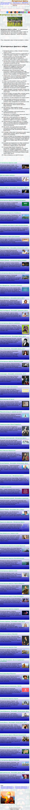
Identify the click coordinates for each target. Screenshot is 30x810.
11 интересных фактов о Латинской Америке (12, 273)
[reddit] (17, 12)
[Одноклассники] (9, 12)
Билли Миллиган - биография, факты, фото (12, 298)
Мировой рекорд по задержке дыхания (11, 411)
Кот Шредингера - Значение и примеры (11, 285)
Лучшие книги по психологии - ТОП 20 (10, 686)
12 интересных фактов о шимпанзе (10, 323)
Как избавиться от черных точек (9, 533)
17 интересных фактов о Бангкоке (9, 760)
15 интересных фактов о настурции (10, 747)
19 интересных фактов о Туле (8, 647)
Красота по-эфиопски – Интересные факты (12, 522)
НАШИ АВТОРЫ (4, 4)
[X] (11, 12)
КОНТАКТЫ (25, 2)
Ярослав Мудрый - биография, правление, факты (14, 310)
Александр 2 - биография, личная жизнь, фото (13, 373)
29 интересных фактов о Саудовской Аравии (13, 200)
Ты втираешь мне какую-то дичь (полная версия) (14, 225)
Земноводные (17, 2)
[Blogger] (13, 12)
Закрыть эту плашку (14, 809)
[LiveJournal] (19, 12)
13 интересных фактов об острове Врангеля (12, 545)
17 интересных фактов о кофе (8, 162)
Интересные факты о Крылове (9, 634)
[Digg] (15, 12)
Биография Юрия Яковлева (8, 673)
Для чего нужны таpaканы (7, 175)
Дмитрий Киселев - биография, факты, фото (12, 772)
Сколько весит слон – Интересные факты (12, 475)
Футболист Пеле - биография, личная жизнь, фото (14, 248)
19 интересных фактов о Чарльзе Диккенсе (12, 583)
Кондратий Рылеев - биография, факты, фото (13, 336)
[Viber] (23, 12)
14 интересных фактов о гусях (8, 570)
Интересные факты (21, 1)
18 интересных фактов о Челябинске (10, 212)
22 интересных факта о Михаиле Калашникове (13, 735)
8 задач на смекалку (5, 487)
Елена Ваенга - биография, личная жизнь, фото (13, 722)
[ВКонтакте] (7, 12)
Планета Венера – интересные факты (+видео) (13, 260)
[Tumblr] (21, 12)
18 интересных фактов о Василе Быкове (11, 361)
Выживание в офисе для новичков (10, 236)
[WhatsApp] (25, 12)
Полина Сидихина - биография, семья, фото (12, 621)
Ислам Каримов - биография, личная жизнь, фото (14, 463)
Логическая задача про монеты (9, 386)
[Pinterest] (29, 12)
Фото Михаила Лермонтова (7, 450)
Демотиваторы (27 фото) (7, 399)
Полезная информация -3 (7, 788)
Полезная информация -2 (21, 786)
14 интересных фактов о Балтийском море (12, 558)
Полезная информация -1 (7, 786)
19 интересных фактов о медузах (9, 609)
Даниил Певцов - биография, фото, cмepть (12, 509)
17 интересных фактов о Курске (9, 698)
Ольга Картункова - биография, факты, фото (12, 348)
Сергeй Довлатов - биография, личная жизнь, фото (14, 711)
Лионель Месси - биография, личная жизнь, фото (14, 187)
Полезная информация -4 (21, 788)
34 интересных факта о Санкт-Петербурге (12, 596)
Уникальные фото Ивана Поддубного (10, 424)
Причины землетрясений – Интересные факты (13, 438)
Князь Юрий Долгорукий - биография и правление (14, 498)
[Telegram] (27, 12)
